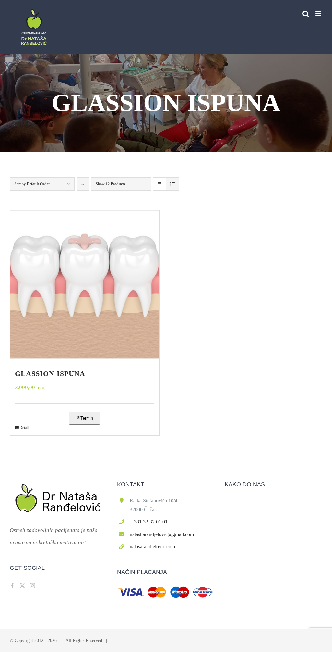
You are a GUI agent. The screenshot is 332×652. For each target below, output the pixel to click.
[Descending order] (83, 184)
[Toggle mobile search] (305, 13)
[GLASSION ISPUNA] (84, 284)
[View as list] (172, 184)
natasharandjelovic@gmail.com (162, 534)
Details (24, 427)
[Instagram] (32, 585)
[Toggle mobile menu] (318, 13)
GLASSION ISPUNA (50, 373)
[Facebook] (12, 585)
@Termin (84, 418)
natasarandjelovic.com (152, 546)
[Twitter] (22, 585)
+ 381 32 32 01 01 (149, 521)
